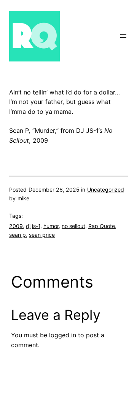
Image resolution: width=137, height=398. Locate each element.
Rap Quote (101, 226)
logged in (62, 335)
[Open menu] (123, 36)
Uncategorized (105, 189)
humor (51, 226)
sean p (17, 234)
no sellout (73, 226)
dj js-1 (33, 226)
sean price (42, 234)
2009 (16, 226)
